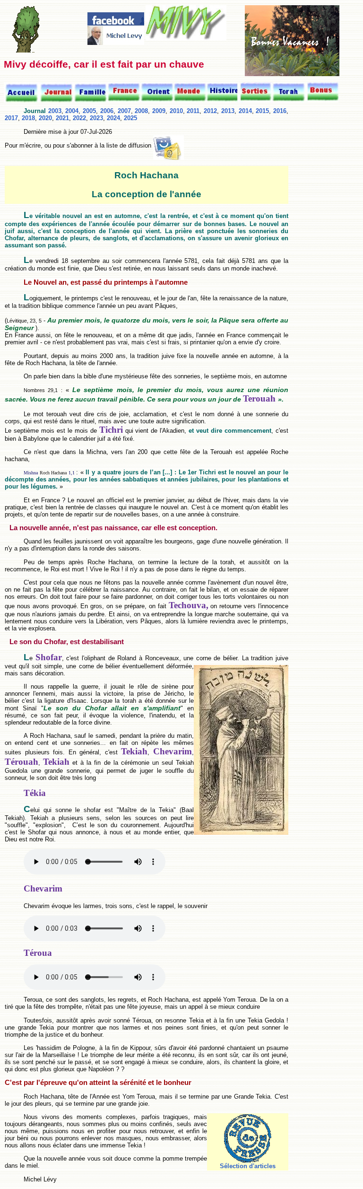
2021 (62, 118)
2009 (158, 110)
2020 (45, 118)
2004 (71, 110)
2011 (193, 110)
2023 (96, 118)
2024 (113, 118)
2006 (106, 110)
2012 (210, 110)
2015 (262, 110)
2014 (245, 110)
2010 (176, 110)
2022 (79, 118)
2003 (54, 110)
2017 (11, 118)
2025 (130, 118)
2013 (227, 110)
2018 (28, 118)
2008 (141, 110)
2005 (89, 110)
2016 (279, 110)
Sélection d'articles (248, 1166)
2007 (124, 110)
